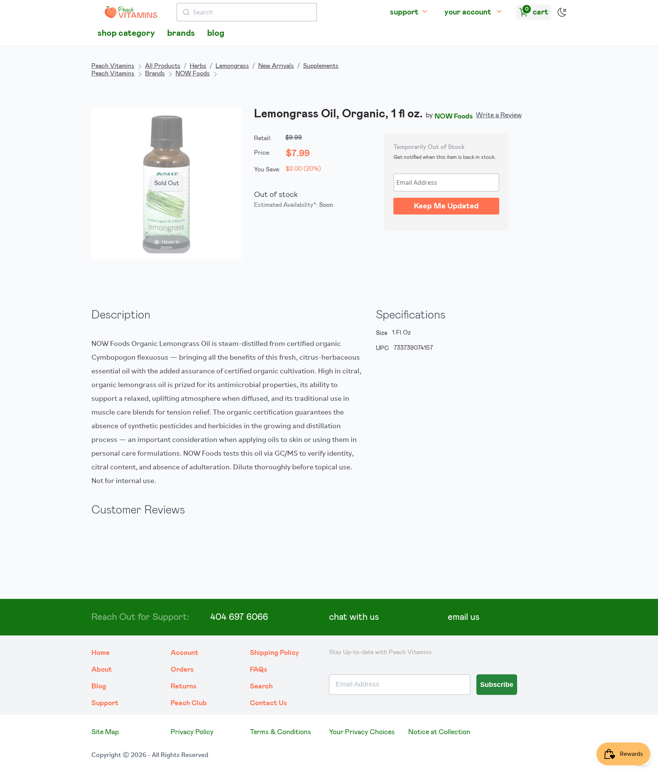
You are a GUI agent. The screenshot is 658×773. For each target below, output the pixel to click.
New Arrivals (276, 66)
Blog (98, 686)
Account (184, 653)
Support (104, 703)
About (101, 669)
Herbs (198, 66)
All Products (162, 66)
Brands (155, 73)
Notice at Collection (439, 732)
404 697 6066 (239, 617)
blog (215, 33)
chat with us (354, 617)
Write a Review (499, 115)
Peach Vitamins (112, 66)
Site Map (105, 732)
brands (181, 33)
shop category (126, 33)
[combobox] (247, 12)
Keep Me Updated (446, 206)
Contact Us (268, 703)
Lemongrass (232, 66)
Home (100, 653)
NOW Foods (193, 73)
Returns (183, 686)
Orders (182, 669)
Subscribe (496, 684)
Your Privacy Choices (362, 732)
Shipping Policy (274, 653)
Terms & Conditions (280, 732)
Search (261, 686)
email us (463, 617)
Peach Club (189, 703)
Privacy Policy (192, 732)
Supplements (321, 66)
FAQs (258, 669)
